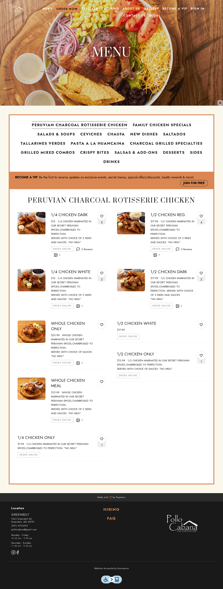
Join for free (194, 183)
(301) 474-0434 (19, 525)
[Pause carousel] (220, 103)
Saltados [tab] (174, 134)
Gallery (151, 9)
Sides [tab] (196, 152)
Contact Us (134, 16)
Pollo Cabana (182, 524)
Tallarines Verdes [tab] (43, 143)
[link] (62, 249)
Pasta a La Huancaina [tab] (98, 143)
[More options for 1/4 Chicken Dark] (102, 216)
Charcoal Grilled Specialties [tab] (166, 143)
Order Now (67, 9)
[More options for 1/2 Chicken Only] (201, 355)
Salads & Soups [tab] (56, 134)
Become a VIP (174, 9)
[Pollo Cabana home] (15, 9)
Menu (47, 9)
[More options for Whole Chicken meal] (102, 382)
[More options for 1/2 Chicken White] (201, 325)
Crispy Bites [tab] (94, 152)
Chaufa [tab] (116, 134)
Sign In (198, 9)
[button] (62, 234)
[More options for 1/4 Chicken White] (102, 273)
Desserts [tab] (174, 152)
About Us (131, 9)
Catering (110, 9)
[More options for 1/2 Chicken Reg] (201, 216)
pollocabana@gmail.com (24, 529)
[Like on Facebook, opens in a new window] (18, 553)
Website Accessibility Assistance (111, 568)
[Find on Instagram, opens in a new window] (13, 553)
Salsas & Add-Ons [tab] (136, 152)
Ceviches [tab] (91, 134)
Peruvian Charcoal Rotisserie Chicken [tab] (80, 125)
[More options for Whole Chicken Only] (102, 325)
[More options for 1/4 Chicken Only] (102, 439)
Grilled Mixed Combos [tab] (48, 152)
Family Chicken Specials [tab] (162, 125)
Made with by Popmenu (64, 497)
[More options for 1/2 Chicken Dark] (201, 273)
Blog (154, 16)
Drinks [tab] (111, 161)
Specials (90, 9)
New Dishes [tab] (144, 134)
